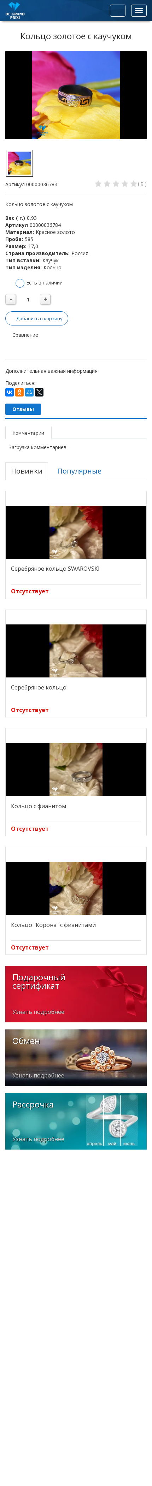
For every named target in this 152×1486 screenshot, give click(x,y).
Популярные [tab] (79, 471)
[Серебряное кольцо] (76, 650)
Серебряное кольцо (38, 687)
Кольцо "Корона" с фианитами (53, 925)
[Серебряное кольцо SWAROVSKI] (76, 532)
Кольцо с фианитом (38, 806)
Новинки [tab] (26, 471)
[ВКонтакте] (9, 392)
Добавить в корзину (39, 318)
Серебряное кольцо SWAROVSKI (55, 568)
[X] (39, 392)
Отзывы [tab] (23, 409)
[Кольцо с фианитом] (76, 769)
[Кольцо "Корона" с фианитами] (76, 888)
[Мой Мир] (29, 392)
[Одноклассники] (19, 392)
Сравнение (24, 334)
